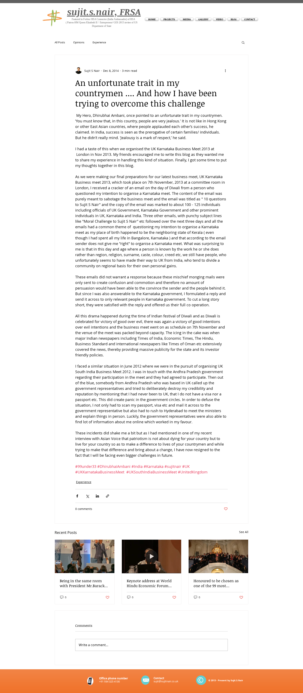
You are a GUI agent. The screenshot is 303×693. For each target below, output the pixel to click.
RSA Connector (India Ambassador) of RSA (113, 19)
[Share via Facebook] (77, 496)
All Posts (60, 42)
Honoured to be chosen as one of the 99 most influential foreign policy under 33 (216, 583)
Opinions (78, 42)
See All (243, 532)
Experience (99, 42)
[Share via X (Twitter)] (87, 496)
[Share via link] (107, 496)
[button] (243, 42)
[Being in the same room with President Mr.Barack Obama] (84, 556)
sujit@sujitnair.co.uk (166, 681)
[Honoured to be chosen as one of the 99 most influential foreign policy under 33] (218, 556)
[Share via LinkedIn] (97, 496)
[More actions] (225, 70)
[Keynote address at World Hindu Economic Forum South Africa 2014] (151, 556)
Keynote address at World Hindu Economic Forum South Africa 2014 (149, 583)
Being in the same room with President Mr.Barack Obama (82, 583)
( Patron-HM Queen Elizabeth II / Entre (85, 22)
